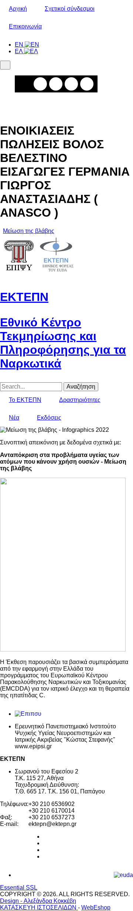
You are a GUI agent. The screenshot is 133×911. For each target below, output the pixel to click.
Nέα (14, 417)
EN (20, 44)
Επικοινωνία (25, 26)
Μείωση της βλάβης (28, 231)
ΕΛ (19, 51)
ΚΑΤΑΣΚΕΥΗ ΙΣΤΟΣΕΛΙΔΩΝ (39, 907)
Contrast (86, 84)
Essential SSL (18, 887)
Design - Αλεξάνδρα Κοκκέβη (38, 901)
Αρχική (18, 9)
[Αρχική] (39, 275)
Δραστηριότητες (79, 400)
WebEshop (95, 907)
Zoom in (40, 84)
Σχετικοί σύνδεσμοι (70, 9)
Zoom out (55, 84)
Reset (71, 84)
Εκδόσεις (49, 417)
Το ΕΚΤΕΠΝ (25, 400)
